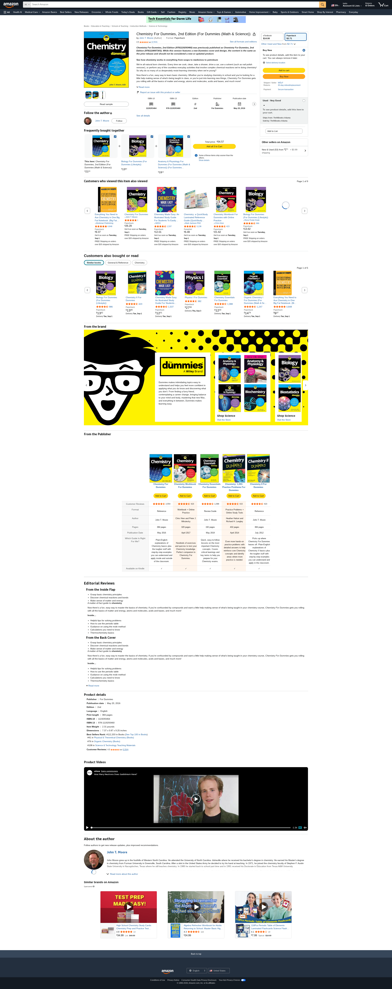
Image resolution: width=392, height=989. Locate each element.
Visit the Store (224, 420)
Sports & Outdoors (290, 12)
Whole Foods (111, 12)
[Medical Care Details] (39, 12)
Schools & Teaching (120, 26)
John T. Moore (146, 38)
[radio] (272, 37)
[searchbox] (175, 4)
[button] (6, 12)
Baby (275, 12)
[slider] (190, 827)
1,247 (259, 306)
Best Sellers (66, 12)
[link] (138, 146)
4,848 (289, 306)
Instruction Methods (138, 26)
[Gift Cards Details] (158, 12)
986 (111, 306)
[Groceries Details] (102, 12)
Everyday (353, 12)
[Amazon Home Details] (214, 12)
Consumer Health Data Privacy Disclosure (199, 980)
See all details (143, 115)
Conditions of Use (157, 980)
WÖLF (280, 83)
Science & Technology (158, 26)
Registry (182, 12)
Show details (204, 160)
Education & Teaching (100, 26)
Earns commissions (109, 771)
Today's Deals (128, 12)
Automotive (240, 12)
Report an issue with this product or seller (160, 92)
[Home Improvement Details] (269, 12)
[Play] (86, 827)
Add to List (272, 131)
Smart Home (308, 12)
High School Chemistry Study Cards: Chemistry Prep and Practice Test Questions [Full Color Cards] (134, 927)
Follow (119, 121)
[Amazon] (11, 4)
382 (199, 301)
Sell (162, 12)
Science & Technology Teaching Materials (115, 745)
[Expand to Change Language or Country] (204, 971)
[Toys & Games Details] (232, 12)
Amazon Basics (49, 12)
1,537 (171, 306)
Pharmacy (341, 12)
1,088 (230, 304)
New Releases (82, 12)
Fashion (171, 12)
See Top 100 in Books (136, 734)
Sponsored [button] (88, 886)
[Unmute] (305, 827)
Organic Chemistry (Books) (107, 741)
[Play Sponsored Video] (128, 907)
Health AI (17, 12)
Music (192, 12)
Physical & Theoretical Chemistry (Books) (114, 737)
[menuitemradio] (300, 827)
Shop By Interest (325, 12)
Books (141, 12)
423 (140, 304)
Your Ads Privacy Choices (229, 980)
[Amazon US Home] (167, 972)
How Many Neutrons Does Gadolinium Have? (115, 774)
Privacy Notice (173, 980)
